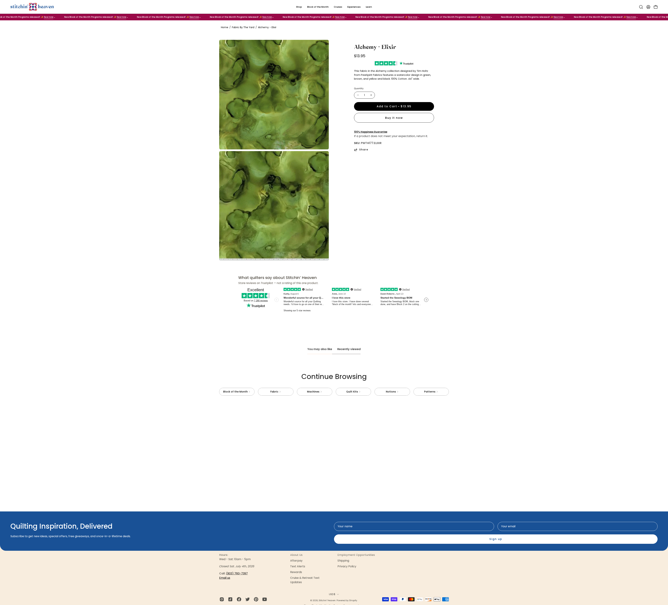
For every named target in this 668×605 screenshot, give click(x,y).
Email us (224, 578)
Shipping (343, 561)
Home (224, 27)
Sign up (495, 539)
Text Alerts (297, 566)
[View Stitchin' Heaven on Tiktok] (230, 599)
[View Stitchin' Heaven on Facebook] (238, 599)
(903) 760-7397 (237, 573)
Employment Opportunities (356, 555)
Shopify (353, 600)
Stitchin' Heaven (327, 600)
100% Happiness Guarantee (370, 132)
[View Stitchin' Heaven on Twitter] (247, 599)
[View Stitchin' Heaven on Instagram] (221, 599)
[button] (641, 7)
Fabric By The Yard (243, 27)
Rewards (296, 572)
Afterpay (296, 561)
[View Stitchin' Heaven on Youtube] (264, 599)
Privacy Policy (346, 566)
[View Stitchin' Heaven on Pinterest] (255, 599)
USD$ (332, 594)
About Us (296, 555)
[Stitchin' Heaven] (32, 7)
